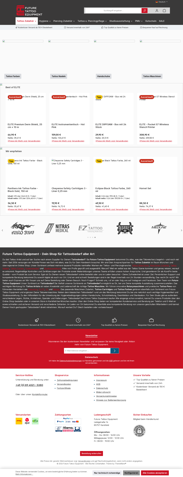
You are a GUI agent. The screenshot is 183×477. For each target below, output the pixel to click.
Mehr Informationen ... (24, 474)
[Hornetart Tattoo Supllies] (125, 284)
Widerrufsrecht (103, 448)
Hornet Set (101, 244)
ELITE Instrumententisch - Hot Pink (24, 181)
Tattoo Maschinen (140, 321)
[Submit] (114, 407)
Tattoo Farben (17, 324)
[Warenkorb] (164, 10)
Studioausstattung (52, 324)
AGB (111, 417)
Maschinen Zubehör (159, 321)
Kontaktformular (39, 450)
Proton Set (145, 244)
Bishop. (56, 345)
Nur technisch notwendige (107, 473)
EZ (47, 345)
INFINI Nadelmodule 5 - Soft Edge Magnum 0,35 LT (154, 181)
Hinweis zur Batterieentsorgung (111, 456)
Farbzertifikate (64, 444)
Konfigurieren (131, 473)
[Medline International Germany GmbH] (159, 284)
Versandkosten (64, 440)
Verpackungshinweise (106, 452)
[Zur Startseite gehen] (29, 10)
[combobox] (113, 10)
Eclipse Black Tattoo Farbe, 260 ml (69, 245)
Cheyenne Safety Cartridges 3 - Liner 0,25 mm (25, 245)
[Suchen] (145, 10)
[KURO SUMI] (22, 284)
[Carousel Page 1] (88, 293)
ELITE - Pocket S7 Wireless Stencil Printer (110, 181)
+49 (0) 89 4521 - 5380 (29, 441)
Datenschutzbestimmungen (71, 417)
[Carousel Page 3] (92, 293)
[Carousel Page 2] (90, 293)
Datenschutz (102, 444)
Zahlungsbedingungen (67, 436)
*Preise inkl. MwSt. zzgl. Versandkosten (24, 197)
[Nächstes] (181, 63)
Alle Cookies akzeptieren (155, 473)
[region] (91, 63)
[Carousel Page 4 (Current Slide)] (95, 293)
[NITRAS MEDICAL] (56, 284)
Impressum (101, 436)
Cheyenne (33, 345)
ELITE (41, 345)
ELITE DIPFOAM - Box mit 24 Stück (67, 181)
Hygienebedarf (32, 324)
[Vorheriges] (2, 63)
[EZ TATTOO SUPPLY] (90, 284)
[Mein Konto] (157, 10)
